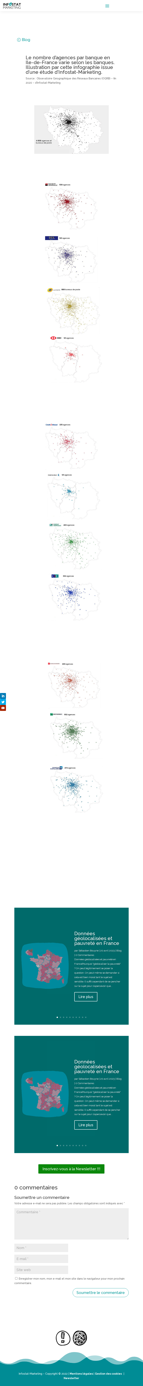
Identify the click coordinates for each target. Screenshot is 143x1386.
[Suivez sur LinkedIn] (3, 696)
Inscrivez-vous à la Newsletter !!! (71, 1169)
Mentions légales (81, 1373)
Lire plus (85, 996)
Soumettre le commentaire (101, 1292)
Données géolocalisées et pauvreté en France (96, 938)
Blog (26, 39)
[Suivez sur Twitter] (3, 702)
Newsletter (71, 1378)
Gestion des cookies (108, 1373)
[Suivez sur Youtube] (3, 708)
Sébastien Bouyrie (88, 950)
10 (85, 1017)
